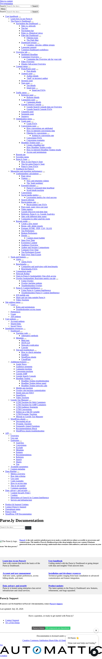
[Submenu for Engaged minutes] (37, 186)
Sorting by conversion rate (43, 135)
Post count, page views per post (34, 207)
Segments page (27, 114)
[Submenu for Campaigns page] (37, 100)
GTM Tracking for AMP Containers (31, 405)
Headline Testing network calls (34, 385)
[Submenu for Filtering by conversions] (48, 133)
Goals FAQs (32, 123)
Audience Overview (29, 245)
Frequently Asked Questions (28, 426)
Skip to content (6, 1)
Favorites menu (22, 157)
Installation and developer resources (64, 573)
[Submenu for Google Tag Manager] (30, 400)
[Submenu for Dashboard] (21, 331)
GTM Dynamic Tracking (26, 414)
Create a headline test (35, 145)
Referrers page (27, 95)
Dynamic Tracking (24, 424)
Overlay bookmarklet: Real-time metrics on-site (36, 278)
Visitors (24, 178)
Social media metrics (30, 195)
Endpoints (15, 440)
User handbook (11, 16)
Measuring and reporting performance (26, 171)
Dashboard (15, 331)
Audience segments (24, 366)
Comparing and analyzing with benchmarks (39, 266)
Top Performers (27, 231)
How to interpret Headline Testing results (44, 150)
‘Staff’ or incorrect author (37, 78)
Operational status (12, 509)
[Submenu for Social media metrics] (40, 195)
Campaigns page (28, 100)
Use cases (15, 478)
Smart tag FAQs (38, 90)
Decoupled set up (23, 421)
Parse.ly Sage (21, 159)
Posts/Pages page (28, 69)
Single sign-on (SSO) (25, 393)
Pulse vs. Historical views (32, 33)
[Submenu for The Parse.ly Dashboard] (32, 21)
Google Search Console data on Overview (44, 107)
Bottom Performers (29, 233)
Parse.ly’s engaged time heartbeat (40, 188)
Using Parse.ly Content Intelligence (36, 290)
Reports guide (22, 221)
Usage (13, 314)
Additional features (19, 362)
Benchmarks (21, 264)
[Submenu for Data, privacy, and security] (29, 491)
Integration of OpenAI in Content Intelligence (30, 497)
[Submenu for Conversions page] (38, 126)
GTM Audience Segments (27, 407)
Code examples (17, 481)
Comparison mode (23, 271)
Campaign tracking (24, 369)
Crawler (24, 347)
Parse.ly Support (56, 604)
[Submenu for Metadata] (25, 338)
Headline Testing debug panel (33, 383)
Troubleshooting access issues (28, 309)
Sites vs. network (28, 26)
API (7, 433)
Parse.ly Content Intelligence (28, 288)
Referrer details (33, 97)
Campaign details (34, 102)
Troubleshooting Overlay (31, 285)
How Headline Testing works (39, 147)
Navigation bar (27, 31)
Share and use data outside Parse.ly (30, 297)
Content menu (22, 66)
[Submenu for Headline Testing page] (42, 143)
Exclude (19, 447)
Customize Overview (30, 57)
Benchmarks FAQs (29, 269)
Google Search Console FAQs (39, 109)
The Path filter (33, 40)
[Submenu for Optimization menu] (34, 119)
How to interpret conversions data (41, 131)
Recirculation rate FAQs (37, 204)
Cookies (14, 495)
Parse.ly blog (10, 511)
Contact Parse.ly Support (15, 507)
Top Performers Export (31, 252)
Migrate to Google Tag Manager (29, 416)
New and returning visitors (38, 181)
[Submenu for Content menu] (29, 67)
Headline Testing (23, 378)
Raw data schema (18, 476)
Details (24, 235)
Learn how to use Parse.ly (21, 19)
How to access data (19, 483)
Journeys (25, 116)
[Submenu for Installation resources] (24, 329)
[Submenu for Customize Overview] (41, 57)
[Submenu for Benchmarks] (28, 264)
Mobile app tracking (24, 388)
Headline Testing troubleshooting (35, 381)
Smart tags (31, 88)
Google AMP (21, 374)
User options (10, 319)
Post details (31, 71)
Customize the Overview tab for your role (44, 59)
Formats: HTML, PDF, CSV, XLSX (36, 228)
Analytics (20, 443)
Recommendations (23, 455)
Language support (28, 47)
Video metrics (27, 209)
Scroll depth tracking (35, 190)
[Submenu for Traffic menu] (28, 93)
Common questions (19, 488)
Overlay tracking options (31, 283)
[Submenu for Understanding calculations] (40, 174)
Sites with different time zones (33, 216)
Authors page (27, 73)
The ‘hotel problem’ (35, 183)
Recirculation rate (28, 202)
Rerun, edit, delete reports (32, 226)
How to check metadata (31, 352)
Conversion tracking (24, 371)
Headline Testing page (30, 142)
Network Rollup (23, 274)
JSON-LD (25, 343)
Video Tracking (22, 300)
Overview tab (21, 52)
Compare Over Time (30, 250)
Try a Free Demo (12, 623)
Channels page (27, 112)
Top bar (24, 28)
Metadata (20, 338)
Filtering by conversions (37, 133)
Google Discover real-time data (34, 212)
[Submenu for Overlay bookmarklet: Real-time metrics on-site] (57, 279)
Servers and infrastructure (21, 500)
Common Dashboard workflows (34, 50)
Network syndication (30, 345)
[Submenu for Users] (17, 305)
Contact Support (12, 620)
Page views (26, 176)
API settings (16, 316)
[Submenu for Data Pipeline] (18, 472)
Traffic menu (21, 92)
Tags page (25, 83)
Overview (15, 436)
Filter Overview (28, 61)
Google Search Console (31, 104)
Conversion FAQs (34, 138)
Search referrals (27, 200)
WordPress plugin (28, 357)
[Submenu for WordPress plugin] (27, 419)
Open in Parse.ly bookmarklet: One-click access (36, 276)
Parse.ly (23, 540)
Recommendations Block (26, 428)
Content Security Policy (21, 493)
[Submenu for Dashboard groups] (38, 43)
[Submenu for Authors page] (34, 74)
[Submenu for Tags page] (31, 83)
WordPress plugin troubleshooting (30, 431)
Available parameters (19, 466)
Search (3, 6)
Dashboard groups (29, 42)
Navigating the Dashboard (27, 23)
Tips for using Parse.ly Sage (33, 164)
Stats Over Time (28, 240)
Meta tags (25, 340)
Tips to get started (18, 486)
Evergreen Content (29, 243)
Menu (3, 9)
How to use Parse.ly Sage (32, 162)
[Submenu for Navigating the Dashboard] (40, 24)
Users (13, 304)
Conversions (26, 193)
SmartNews (21, 395)
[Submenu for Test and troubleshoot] (35, 350)
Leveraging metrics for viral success (42, 197)
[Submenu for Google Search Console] (43, 105)
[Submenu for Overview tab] (29, 52)
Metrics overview (18, 474)
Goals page (26, 121)
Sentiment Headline (29, 54)
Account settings (18, 321)
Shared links (16, 324)
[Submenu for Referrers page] (35, 95)
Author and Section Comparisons (35, 247)
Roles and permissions (25, 307)
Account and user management (17, 573)
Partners (19, 452)
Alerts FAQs (26, 262)
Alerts (18, 259)
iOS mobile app (22, 295)
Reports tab (21, 154)
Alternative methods (29, 335)
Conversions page (28, 126)
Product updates (55, 586)
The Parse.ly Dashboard (21, 21)
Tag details (31, 85)
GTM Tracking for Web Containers (31, 402)
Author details (32, 76)
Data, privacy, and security (16, 490)
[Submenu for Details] (29, 236)
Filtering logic (32, 38)
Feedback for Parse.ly (25, 169)
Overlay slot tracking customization (31, 390)
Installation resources (14, 328)
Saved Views (16, 326)
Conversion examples (36, 140)
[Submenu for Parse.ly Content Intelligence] (42, 288)
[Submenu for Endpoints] (21, 441)
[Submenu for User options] (17, 319)
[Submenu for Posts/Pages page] (37, 69)
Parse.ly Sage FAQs (29, 166)
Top (17, 464)
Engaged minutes (28, 185)
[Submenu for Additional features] (28, 362)
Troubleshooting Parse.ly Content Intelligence (40, 293)
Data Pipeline (11, 471)
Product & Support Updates (17, 504)
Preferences (15, 312)
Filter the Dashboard (29, 35)
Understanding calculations (27, 173)
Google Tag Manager (20, 400)
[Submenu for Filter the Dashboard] (40, 36)
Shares (19, 462)
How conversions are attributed (40, 128)
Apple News (21, 364)
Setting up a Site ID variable (28, 412)
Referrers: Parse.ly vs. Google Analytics (38, 214)
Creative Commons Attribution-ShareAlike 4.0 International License (51, 640)
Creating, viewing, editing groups (41, 45)
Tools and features (18, 257)
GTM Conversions (24, 409)
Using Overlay (27, 281)
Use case (14, 438)
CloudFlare (26, 359)
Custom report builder (36, 238)
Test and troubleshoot (25, 350)
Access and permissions (36, 152)
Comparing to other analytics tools (35, 219)
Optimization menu (24, 119)
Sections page (27, 81)
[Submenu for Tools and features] (27, 257)
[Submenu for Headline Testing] (32, 379)
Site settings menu (12, 302)
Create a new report (29, 223)
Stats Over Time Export (31, 254)
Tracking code (22, 333)
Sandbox (25, 355)
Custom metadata (18, 469)
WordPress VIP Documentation (18, 514)
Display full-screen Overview (33, 64)
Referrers (20, 457)
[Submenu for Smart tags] (37, 88)
